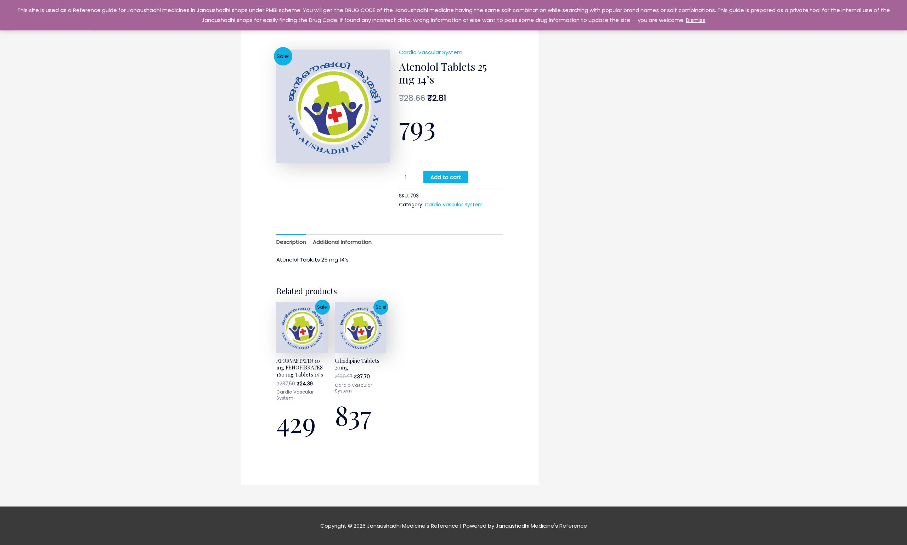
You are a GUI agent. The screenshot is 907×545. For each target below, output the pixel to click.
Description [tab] (291, 242)
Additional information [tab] (342, 242)
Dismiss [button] (695, 20)
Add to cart (445, 177)
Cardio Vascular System (430, 52)
